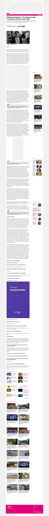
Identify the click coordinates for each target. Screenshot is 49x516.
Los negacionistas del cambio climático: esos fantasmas (35, 214)
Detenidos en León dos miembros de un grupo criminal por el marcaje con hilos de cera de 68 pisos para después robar (23, 480)
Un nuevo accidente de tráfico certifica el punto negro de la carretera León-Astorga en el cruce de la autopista (12, 480)
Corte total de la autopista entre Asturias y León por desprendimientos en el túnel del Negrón (12, 458)
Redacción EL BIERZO (9, 448)
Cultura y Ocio (8, 369)
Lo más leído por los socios (10, 401)
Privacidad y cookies (24, 514)
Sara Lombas (19, 424)
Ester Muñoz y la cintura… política (34, 218)
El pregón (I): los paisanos (34, 204)
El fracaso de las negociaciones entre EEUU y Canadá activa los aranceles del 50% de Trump (34, 166)
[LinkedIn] (24, 26)
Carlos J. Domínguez (20, 437)
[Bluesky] (21, 26)
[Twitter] (23, 26)
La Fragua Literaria (12, 369)
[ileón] (12, 506)
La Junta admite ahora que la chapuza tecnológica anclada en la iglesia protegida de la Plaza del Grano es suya (12, 411)
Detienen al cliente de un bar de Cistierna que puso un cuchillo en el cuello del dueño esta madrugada (23, 491)
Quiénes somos (16, 514)
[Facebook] (19, 26)
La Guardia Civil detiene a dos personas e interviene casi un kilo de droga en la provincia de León (38, 120)
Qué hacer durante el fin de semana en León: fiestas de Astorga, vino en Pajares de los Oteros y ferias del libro (12, 422)
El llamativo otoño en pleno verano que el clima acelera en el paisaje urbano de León (12, 469)
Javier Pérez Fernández (34, 215)
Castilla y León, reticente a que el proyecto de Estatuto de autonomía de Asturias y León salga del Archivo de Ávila (23, 458)
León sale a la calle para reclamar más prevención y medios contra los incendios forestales (12, 435)
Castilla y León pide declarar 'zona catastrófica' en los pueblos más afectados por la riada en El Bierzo (23, 410)
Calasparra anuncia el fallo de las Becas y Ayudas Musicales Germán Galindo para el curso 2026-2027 (34, 161)
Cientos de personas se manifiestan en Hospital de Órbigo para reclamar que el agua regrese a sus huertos (12, 491)
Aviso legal (27, 514)
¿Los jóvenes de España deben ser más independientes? (37, 208)
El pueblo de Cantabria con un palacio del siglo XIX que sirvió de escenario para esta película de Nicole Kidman (34, 174)
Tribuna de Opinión (34, 201)
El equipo (20, 514)
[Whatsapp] (18, 26)
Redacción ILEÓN (9, 424)
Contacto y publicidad (31, 514)
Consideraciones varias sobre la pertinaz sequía (34, 223)
